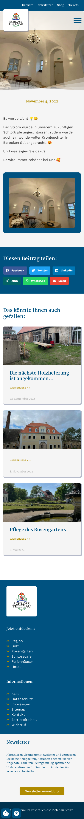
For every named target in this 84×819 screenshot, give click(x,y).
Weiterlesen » (20, 387)
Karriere (27, 5)
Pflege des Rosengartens (38, 530)
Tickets (73, 5)
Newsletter (45, 5)
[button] (77, 20)
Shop (60, 5)
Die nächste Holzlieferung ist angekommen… (39, 375)
